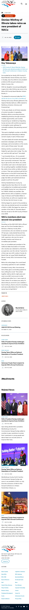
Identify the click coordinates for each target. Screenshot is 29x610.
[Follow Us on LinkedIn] (21, 606)
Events (2, 596)
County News (8, 12)
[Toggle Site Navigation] (26, 4)
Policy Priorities (4, 587)
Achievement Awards (19, 596)
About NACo (5, 296)
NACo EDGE (3, 577)
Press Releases (18, 585)
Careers (16, 590)
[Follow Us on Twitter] (16, 606)
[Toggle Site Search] (21, 4)
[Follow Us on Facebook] (18, 606)
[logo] (8, 7)
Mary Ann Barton (20, 308)
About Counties (4, 571)
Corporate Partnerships (20, 587)
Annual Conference (5, 598)
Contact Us (5, 561)
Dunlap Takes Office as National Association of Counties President (12, 353)
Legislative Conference (20, 571)
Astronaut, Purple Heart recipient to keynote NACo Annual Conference (12, 364)
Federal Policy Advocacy (6, 585)
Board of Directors (5, 579)
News (16, 582)
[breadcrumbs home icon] (2, 13)
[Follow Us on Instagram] (27, 606)
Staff (2, 582)
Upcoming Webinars (19, 577)
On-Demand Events (19, 579)
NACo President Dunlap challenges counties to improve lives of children (12, 342)
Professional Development (7, 593)
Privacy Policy (18, 598)
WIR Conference (18, 574)
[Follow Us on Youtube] (24, 606)
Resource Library (5, 590)
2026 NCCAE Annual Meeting (10, 327)
